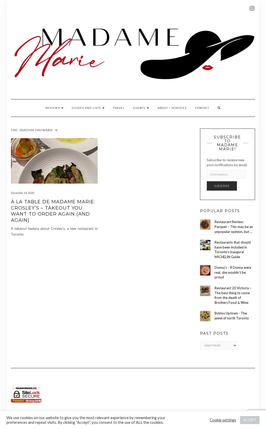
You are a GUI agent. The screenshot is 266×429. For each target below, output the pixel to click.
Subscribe (222, 185)
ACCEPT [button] (249, 420)
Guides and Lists (87, 108)
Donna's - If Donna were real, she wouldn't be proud (233, 272)
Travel (119, 108)
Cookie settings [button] (223, 420)
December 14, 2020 (22, 193)
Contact (202, 108)
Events (139, 108)
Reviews (53, 108)
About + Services (172, 108)
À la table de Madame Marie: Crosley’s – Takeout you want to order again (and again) (53, 211)
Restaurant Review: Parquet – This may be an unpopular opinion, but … (234, 226)
